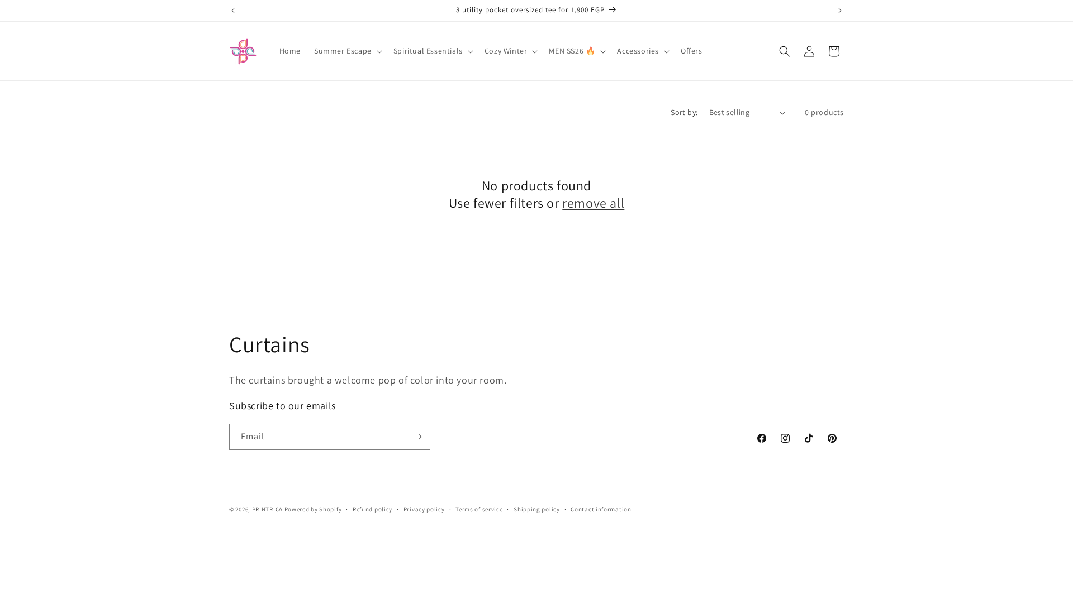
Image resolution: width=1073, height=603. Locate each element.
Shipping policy (537, 509)
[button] (347, 51)
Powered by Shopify (313, 509)
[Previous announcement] (233, 10)
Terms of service (478, 509)
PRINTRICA (267, 509)
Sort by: (684, 112)
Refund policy (372, 509)
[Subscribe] (417, 437)
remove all (593, 203)
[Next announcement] (840, 10)
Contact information (601, 509)
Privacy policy (424, 509)
